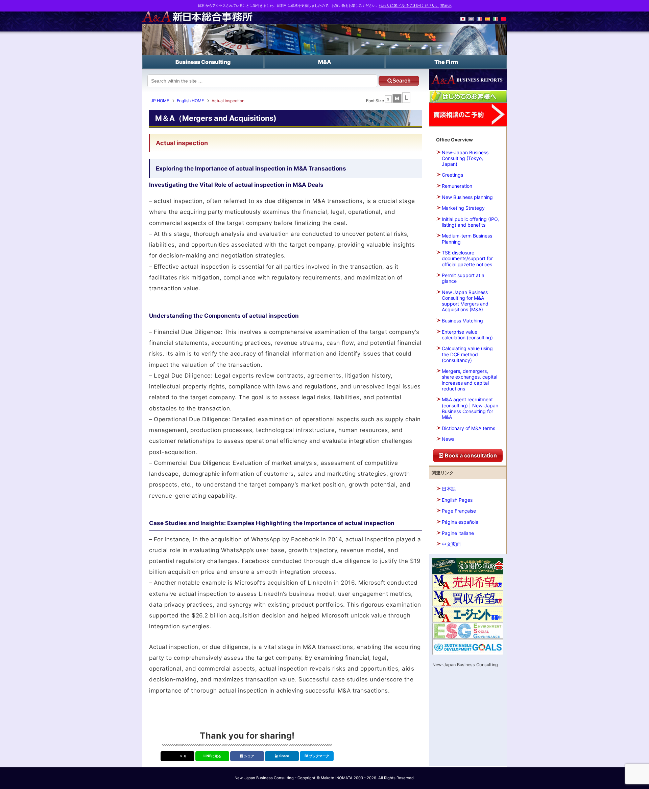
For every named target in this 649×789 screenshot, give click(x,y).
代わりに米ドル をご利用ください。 (409, 5)
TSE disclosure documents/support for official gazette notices (467, 258)
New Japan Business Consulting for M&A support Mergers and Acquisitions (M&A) (465, 301)
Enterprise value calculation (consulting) (467, 334)
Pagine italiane (458, 533)
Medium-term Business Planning (467, 238)
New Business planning (467, 197)
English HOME (190, 100)
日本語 (449, 489)
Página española (460, 522)
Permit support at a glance (463, 278)
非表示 (446, 5)
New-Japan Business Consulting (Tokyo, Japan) (465, 158)
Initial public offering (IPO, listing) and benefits (470, 222)
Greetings (452, 175)
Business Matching (462, 320)
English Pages (457, 500)
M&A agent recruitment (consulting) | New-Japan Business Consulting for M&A (470, 408)
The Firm (446, 62)
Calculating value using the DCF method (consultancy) (467, 354)
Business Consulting (203, 62)
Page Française (459, 511)
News (448, 439)
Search (401, 81)
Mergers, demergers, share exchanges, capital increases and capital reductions (469, 379)
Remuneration (457, 186)
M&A (324, 62)
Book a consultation (470, 455)
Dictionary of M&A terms (468, 428)
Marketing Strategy (463, 208)
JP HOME (160, 100)
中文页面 (451, 544)
